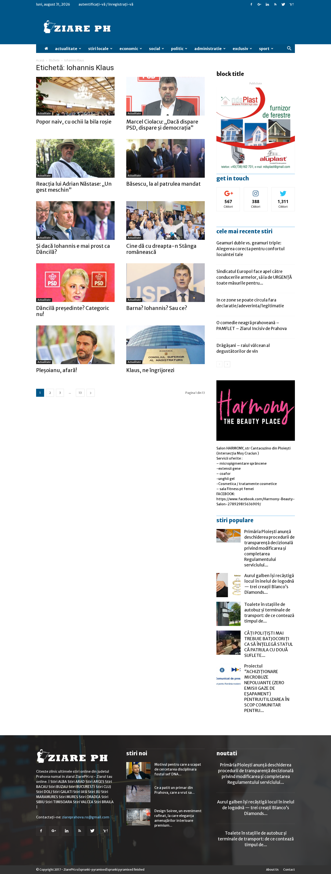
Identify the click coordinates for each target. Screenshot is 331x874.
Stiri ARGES (95, 781)
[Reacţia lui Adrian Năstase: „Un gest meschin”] (75, 158)
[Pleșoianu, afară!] (75, 344)
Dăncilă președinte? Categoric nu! (72, 311)
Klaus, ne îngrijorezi (150, 370)
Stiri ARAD (76, 781)
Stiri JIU (94, 792)
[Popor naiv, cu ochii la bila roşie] (75, 96)
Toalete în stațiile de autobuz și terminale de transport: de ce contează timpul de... (269, 613)
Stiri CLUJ (103, 787)
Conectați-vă (228, 191)
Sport (264, 48)
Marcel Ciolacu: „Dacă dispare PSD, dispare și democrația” (162, 124)
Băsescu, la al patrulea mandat (163, 184)
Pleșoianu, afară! (56, 370)
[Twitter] (283, 4)
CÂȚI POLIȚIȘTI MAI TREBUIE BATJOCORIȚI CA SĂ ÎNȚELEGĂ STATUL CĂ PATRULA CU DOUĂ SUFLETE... (268, 644)
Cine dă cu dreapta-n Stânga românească (161, 249)
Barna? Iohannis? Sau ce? (156, 308)
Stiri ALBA (58, 781)
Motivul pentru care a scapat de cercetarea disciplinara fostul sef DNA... (177, 769)
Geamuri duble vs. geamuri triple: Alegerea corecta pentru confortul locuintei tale (250, 248)
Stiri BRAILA (104, 802)
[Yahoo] (291, 4)
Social (154, 48)
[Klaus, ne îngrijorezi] (165, 344)
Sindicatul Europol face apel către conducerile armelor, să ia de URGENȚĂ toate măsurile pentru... (254, 277)
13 (80, 393)
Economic (128, 48)
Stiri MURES (68, 797)
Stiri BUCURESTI (82, 787)
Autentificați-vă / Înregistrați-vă (106, 4)
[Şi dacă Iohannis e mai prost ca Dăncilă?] (75, 220)
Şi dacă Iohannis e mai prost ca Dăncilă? (73, 249)
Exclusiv (240, 48)
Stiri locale (98, 48)
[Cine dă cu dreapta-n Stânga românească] (165, 220)
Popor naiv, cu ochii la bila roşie (73, 121)
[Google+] (259, 4)
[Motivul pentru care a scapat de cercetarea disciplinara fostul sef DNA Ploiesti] (138, 770)
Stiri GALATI (62, 792)
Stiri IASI (80, 792)
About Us (272, 869)
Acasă (40, 60)
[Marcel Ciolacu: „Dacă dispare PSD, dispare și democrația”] (165, 96)
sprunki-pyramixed (93, 869)
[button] (289, 48)
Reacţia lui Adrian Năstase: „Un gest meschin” (74, 187)
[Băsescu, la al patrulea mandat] (165, 158)
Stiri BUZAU (58, 787)
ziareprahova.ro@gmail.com (85, 817)
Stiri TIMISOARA (58, 802)
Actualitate (66, 48)
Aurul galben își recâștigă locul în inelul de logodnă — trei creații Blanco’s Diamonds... (269, 584)
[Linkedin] (267, 4)
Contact (289, 869)
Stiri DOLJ (44, 792)
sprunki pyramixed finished (126, 869)
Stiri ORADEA (90, 797)
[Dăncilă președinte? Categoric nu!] (75, 282)
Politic (177, 48)
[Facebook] (251, 4)
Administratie (208, 48)
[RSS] (275, 4)
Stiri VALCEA (83, 802)
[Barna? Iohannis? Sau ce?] (165, 282)
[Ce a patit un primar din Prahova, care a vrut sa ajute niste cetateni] (138, 793)
